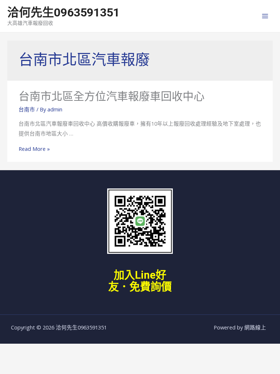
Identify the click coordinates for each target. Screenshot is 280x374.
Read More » (34, 148)
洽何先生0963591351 (63, 12)
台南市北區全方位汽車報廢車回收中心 (112, 96)
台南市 (27, 109)
